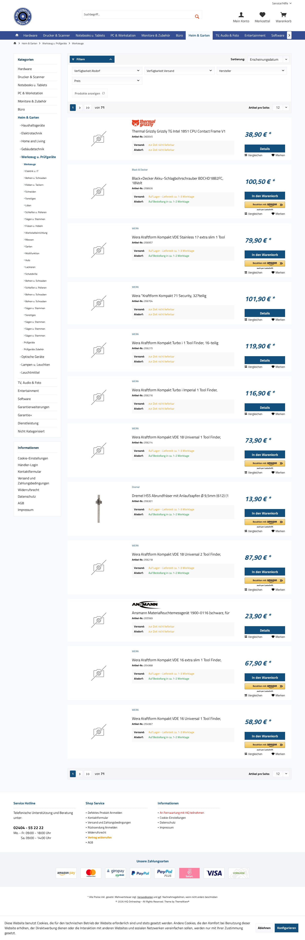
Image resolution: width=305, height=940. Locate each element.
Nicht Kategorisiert (31, 431)
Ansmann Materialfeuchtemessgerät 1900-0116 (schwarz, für (180, 613)
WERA (135, 228)
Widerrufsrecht (28, 489)
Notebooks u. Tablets (32, 84)
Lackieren (30, 267)
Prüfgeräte (29, 342)
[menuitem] (280, 3)
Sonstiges (30, 198)
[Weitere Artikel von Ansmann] (183, 605)
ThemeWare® (182, 901)
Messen (29, 240)
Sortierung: (238, 59)
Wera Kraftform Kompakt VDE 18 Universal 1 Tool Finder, (176, 437)
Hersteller (225, 71)
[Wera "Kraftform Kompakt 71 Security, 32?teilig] (99, 303)
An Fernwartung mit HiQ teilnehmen (182, 812)
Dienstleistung (28, 423)
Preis (77, 81)
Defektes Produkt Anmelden (105, 812)
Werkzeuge (29, 164)
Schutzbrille (31, 274)
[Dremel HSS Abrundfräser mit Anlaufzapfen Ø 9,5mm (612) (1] (99, 509)
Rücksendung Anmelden (102, 827)
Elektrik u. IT (31, 171)
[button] (265, 206)
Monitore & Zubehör (32, 101)
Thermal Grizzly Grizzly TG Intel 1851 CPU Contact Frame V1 (179, 131)
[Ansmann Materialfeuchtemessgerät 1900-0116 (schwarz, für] (99, 620)
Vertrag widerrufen (100, 837)
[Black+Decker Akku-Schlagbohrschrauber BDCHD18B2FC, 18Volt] (99, 191)
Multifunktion (32, 253)
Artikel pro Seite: (259, 107)
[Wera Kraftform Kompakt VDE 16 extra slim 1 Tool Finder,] (99, 673)
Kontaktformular (29, 471)
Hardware (25, 68)
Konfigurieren (286, 927)
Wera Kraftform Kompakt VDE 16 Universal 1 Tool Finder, (176, 718)
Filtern (80, 59)
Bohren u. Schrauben (35, 178)
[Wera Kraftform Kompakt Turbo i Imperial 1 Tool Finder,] (99, 397)
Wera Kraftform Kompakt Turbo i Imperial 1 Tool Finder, (174, 390)
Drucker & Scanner (31, 76)
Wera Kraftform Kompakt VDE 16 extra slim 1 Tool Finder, (176, 660)
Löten (28, 205)
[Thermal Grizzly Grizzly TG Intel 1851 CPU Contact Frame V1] (99, 139)
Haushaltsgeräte (33, 125)
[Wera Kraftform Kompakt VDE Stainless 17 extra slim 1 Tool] (99, 250)
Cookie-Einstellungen (33, 458)
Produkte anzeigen (87, 93)
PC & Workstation (30, 93)
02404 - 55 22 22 (28, 828)
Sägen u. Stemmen (35, 219)
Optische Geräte (32, 356)
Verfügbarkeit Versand (160, 71)
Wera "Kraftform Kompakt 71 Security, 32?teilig (169, 295)
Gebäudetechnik (32, 148)
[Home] (17, 35)
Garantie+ (25, 414)
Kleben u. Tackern (34, 185)
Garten (28, 246)
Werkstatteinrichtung (36, 233)
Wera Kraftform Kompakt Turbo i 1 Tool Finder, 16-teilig (175, 343)
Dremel (136, 487)
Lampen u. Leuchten (35, 364)
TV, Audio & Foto (29, 382)
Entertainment (28, 390)
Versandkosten (145, 897)
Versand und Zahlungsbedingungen (33, 481)
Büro (21, 109)
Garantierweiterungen (33, 406)
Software (24, 398)
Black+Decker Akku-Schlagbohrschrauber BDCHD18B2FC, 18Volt (177, 180)
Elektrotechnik (31, 133)
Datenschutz (27, 496)
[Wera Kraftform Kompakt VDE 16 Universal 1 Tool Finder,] (99, 731)
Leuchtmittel (30, 372)
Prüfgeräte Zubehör (33, 349)
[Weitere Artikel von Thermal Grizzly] (183, 123)
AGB (21, 503)
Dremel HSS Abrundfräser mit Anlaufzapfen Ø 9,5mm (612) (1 (180, 495)
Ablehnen (264, 927)
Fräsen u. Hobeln (34, 226)
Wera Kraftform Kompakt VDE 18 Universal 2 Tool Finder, (176, 554)
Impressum (25, 509)
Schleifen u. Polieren (35, 212)
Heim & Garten (28, 117)
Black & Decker (140, 170)
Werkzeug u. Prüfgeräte (38, 156)
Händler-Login (28, 464)
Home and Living (33, 141)
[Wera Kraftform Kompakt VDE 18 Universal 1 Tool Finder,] (99, 450)
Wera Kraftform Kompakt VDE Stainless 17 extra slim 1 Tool (178, 237)
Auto (27, 260)
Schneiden (30, 192)
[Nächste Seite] (80, 107)
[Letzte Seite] (88, 107)
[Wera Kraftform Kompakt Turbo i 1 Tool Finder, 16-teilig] (99, 350)
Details (265, 148)
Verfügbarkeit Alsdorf (87, 71)
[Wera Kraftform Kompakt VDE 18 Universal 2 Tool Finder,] (99, 567)
